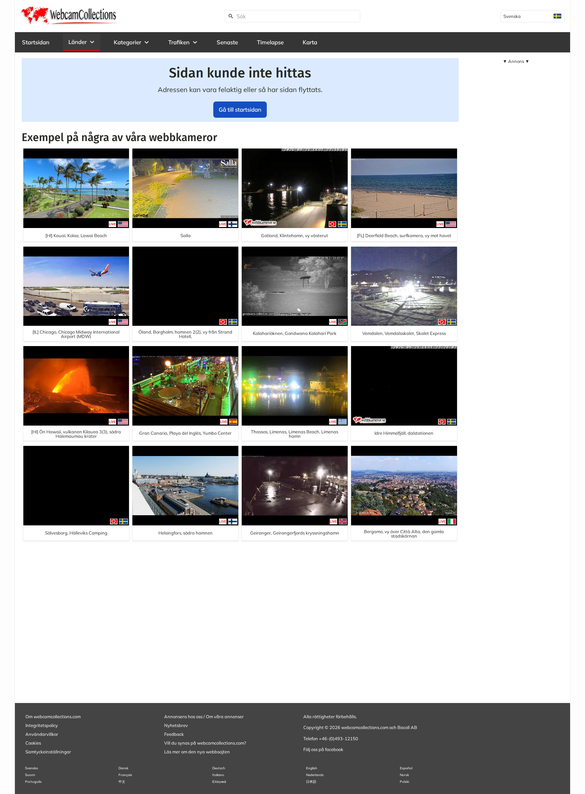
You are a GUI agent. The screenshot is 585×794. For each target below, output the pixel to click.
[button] (81, 42)
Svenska (31, 768)
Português (33, 781)
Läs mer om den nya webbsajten (197, 751)
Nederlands (315, 775)
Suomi (30, 775)
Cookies (33, 743)
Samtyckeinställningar (48, 751)
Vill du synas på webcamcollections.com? (205, 743)
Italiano (218, 775)
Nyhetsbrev (176, 725)
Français (125, 775)
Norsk (404, 775)
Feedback (174, 734)
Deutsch (218, 768)
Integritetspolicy (41, 725)
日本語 (311, 781)
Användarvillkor (41, 734)
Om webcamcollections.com (53, 716)
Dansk (123, 768)
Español (406, 768)
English (311, 768)
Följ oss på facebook (323, 749)
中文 (121, 781)
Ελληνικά (219, 781)
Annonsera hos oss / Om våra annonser (204, 716)
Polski (404, 781)
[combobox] (532, 16)
